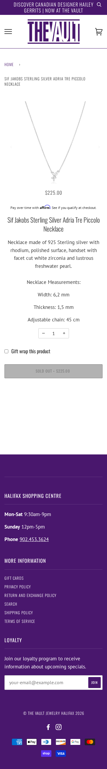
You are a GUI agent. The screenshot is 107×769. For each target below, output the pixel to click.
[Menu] (8, 31)
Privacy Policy (17, 587)
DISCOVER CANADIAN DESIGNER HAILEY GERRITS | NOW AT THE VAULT (54, 7)
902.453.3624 (34, 539)
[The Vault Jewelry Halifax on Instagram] (59, 727)
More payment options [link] (54, 405)
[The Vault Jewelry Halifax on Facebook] (48, 727)
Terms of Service (19, 621)
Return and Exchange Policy (30, 595)
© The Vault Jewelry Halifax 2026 (53, 713)
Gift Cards (14, 578)
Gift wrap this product (30, 351)
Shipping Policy (18, 612)
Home (9, 64)
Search (10, 604)
